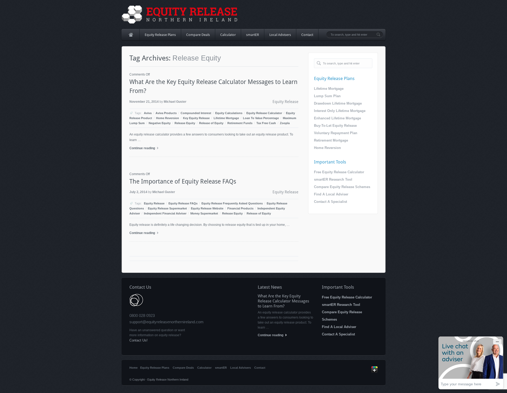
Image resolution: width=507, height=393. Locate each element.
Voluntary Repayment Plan (335, 133)
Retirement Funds (239, 123)
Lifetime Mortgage (226, 118)
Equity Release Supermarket (167, 208)
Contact (307, 35)
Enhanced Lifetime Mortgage (337, 118)
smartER (252, 35)
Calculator (228, 35)
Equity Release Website (207, 208)
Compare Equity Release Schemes (342, 187)
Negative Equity (160, 123)
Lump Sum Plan (327, 96)
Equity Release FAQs (183, 203)
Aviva (148, 113)
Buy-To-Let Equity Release (335, 126)
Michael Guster (175, 102)
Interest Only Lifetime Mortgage (339, 111)
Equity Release (285, 101)
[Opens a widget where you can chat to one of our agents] (470, 362)
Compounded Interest (196, 113)
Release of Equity (211, 123)
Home (130, 34)
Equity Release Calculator (264, 113)
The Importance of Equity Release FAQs (182, 181)
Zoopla (285, 123)
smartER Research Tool (333, 179)
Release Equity (185, 123)
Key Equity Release (196, 118)
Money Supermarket (204, 213)
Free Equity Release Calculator (339, 172)
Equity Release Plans (158, 36)
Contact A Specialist (330, 202)
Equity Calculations (228, 113)
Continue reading (142, 148)
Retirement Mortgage (331, 140)
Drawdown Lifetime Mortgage (338, 103)
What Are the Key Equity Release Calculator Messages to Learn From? (283, 301)
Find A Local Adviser (331, 194)
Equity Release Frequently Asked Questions (232, 203)
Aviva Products (166, 113)
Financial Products (240, 208)
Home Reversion (167, 118)
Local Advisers (280, 35)
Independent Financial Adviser (165, 213)
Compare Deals (198, 35)
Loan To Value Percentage (261, 118)
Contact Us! (138, 340)
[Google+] (374, 371)
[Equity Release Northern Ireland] (179, 14)
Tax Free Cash (266, 123)
